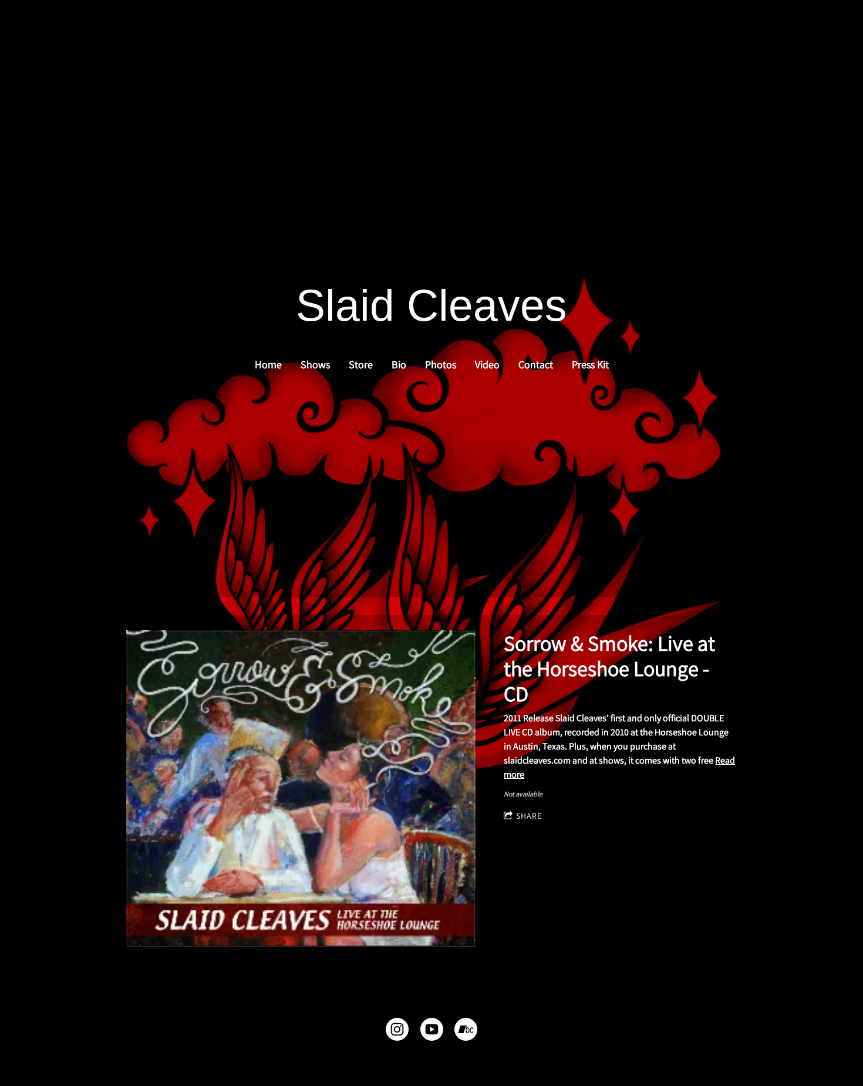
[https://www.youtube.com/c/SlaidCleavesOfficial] (431, 1031)
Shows (315, 364)
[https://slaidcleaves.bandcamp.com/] (465, 1031)
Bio (399, 364)
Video (487, 364)
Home (268, 364)
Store (361, 364)
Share (529, 816)
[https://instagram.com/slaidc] (397, 1031)
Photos (440, 364)
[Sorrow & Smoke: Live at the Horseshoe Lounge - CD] (301, 788)
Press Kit (590, 364)
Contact (535, 364)
